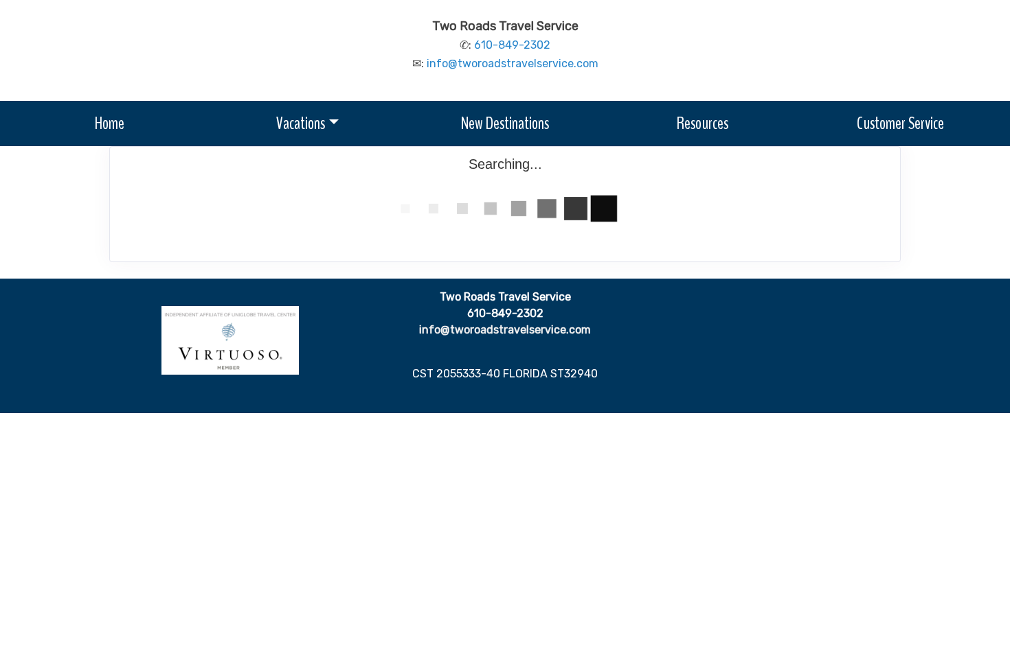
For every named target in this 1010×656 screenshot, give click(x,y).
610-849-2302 (512, 44)
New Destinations (505, 123)
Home (109, 123)
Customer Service (900, 123)
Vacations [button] (300, 123)
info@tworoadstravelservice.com (512, 63)
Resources (702, 123)
